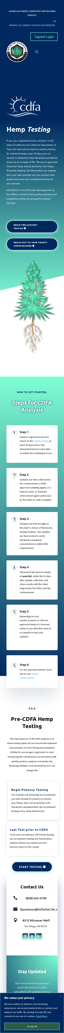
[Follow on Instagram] (25, 936)
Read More (41, 1016)
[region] (32, 1013)
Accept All (32, 1026)
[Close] (60, 996)
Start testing (30, 867)
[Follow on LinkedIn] (32, 936)
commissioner (40, 440)
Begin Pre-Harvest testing (25, 227)
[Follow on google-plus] (39, 936)
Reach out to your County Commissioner (30, 244)
